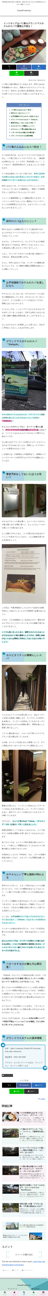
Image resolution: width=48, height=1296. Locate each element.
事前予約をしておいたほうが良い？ (23, 123)
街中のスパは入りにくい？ (20, 113)
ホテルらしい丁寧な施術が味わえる (23, 129)
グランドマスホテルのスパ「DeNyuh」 (25, 119)
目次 (21, 105)
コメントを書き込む (24, 1254)
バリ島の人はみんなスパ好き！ (22, 110)
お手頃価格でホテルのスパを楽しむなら (25, 116)
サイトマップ (12, 1289)
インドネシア (8, 1075)
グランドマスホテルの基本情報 (22, 136)
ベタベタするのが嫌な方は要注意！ (23, 132)
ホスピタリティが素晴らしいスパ (22, 126)
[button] (31, 73)
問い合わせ (36, 1289)
